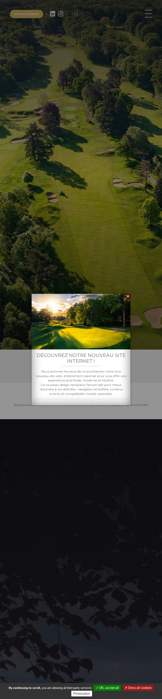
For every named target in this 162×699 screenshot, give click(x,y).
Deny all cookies (139, 688)
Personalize (81, 693)
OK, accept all (108, 688)
